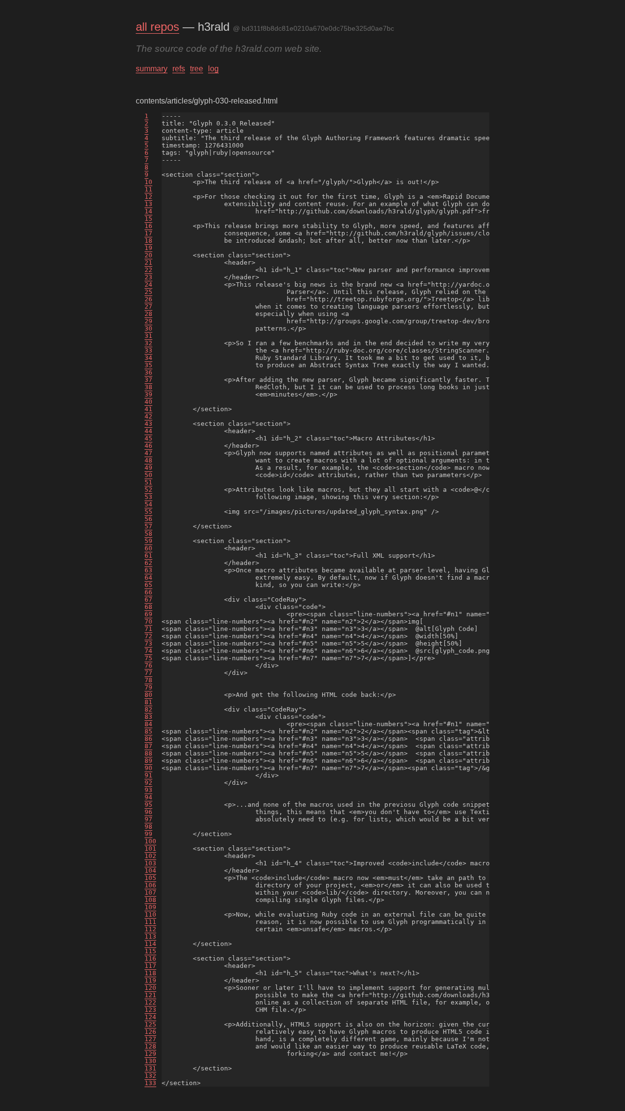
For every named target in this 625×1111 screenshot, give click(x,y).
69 (148, 614)
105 (150, 877)
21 (148, 262)
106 (150, 885)
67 (148, 599)
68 (148, 606)
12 (148, 196)
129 (150, 1053)
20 (148, 255)
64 (148, 577)
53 (148, 497)
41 (148, 409)
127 (150, 1039)
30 (148, 328)
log (213, 68)
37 (148, 379)
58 (148, 533)
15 (148, 218)
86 (148, 738)
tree (196, 68)
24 (148, 284)
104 (150, 870)
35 (148, 365)
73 (148, 643)
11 (148, 189)
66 (148, 592)
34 (148, 357)
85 (148, 731)
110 (150, 914)
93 (148, 790)
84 (148, 724)
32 (148, 343)
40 (148, 401)
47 (148, 453)
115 (150, 951)
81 (148, 702)
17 (148, 233)
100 (150, 841)
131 (150, 1068)
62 (148, 562)
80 (148, 694)
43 (148, 423)
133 (150, 1083)
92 (148, 782)
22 (148, 269)
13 (148, 204)
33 (148, 350)
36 (148, 372)
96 (148, 812)
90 (148, 768)
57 (148, 526)
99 (148, 834)
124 (150, 1017)
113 (150, 936)
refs (178, 68)
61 (148, 555)
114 (150, 943)
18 (148, 240)
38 (148, 387)
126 (150, 1031)
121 (150, 995)
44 (148, 431)
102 (150, 855)
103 (150, 863)
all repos (157, 26)
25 (148, 291)
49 (148, 467)
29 (148, 321)
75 (148, 658)
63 (148, 570)
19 (148, 248)
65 (148, 584)
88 (148, 753)
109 (150, 907)
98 (148, 826)
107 (150, 892)
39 (148, 394)
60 (148, 548)
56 (148, 519)
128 (150, 1046)
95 (148, 804)
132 (150, 1075)
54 (148, 504)
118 (150, 973)
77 (148, 672)
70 (148, 621)
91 (148, 775)
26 (148, 299)
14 (148, 211)
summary (151, 68)
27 (148, 306)
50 (148, 475)
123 (150, 1009)
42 (148, 416)
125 (150, 1024)
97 (148, 819)
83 (148, 716)
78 (148, 680)
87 (148, 746)
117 (150, 965)
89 (148, 760)
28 (148, 313)
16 (148, 226)
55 (148, 511)
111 (150, 921)
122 (150, 1002)
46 (148, 445)
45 (148, 438)
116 (150, 958)
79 (148, 687)
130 (150, 1061)
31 (148, 335)
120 (150, 987)
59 (148, 541)
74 (148, 650)
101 (150, 848)
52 (148, 489)
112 (150, 929)
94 (148, 797)
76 (148, 665)
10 (148, 182)
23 (148, 277)
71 (148, 628)
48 (148, 460)
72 (148, 636)
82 (148, 709)
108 (150, 899)
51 (148, 482)
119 (150, 980)
